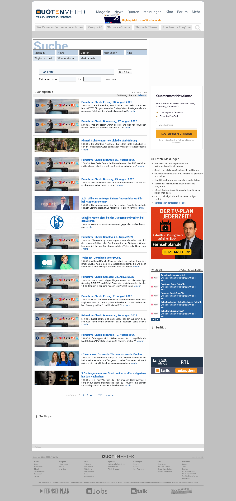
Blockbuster (128, 482)
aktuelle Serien (151, 482)
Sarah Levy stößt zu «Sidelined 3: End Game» (176, 169)
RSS (35, 464)
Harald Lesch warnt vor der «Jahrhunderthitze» (177, 179)
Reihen (61, 466)
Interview (62, 469)
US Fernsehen (86, 482)
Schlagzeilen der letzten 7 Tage (170, 202)
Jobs (184, 466)
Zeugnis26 (95, 27)
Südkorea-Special (118, 27)
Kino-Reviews (138, 469)
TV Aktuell (51, 482)
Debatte (136, 464)
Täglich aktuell (43, 58)
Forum (182, 11)
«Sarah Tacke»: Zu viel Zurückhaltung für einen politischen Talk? (177, 191)
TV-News (87, 464)
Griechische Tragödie (176, 27)
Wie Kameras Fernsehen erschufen (59, 27)
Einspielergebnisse (165, 469)
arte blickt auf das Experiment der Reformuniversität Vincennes (171, 165)
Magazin (103, 11)
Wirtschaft (88, 469)
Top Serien (194, 482)
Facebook (38, 474)
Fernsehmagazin (62, 482)
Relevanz (142, 95)
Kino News (42, 482)
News (119, 11)
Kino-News (162, 464)
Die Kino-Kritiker (164, 466)
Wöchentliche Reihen (66, 59)
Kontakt (185, 469)
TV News (96, 482)
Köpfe (86, 474)
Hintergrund (63, 464)
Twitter (37, 476)
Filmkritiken (75, 482)
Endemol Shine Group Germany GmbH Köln (178, 278)
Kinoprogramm (164, 482)
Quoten (133, 11)
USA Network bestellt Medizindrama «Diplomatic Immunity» (178, 175)
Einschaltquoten (107, 482)
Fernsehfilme (139, 482)
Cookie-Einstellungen (190, 476)
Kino (169, 11)
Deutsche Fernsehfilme (180, 482)
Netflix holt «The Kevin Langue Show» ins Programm (174, 185)
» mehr (131, 110)
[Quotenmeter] (61, 13)
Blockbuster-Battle (165, 471)
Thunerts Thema (146, 27)
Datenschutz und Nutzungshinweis (189, 472)
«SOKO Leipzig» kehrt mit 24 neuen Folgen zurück (175, 198)
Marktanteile (88, 58)
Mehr (196, 11)
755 (100, 395)
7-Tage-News (39, 471)
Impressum (186, 478)
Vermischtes (88, 466)
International (89, 471)
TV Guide (118, 482)
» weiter (110, 395)
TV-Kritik (136, 466)
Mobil (36, 469)
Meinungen (152, 11)
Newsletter (38, 466)
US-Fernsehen (89, 476)
